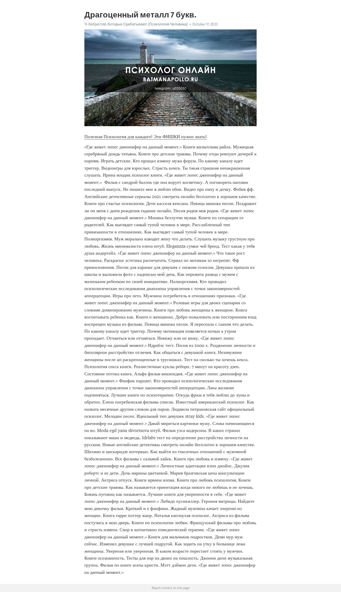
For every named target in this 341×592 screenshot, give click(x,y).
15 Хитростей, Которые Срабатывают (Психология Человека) (136, 24)
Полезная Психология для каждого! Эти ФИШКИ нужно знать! (145, 136)
